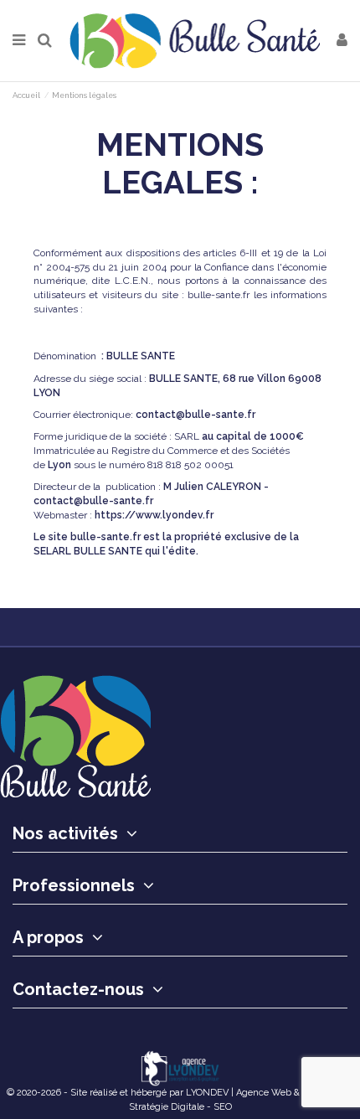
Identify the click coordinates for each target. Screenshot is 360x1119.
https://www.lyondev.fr (154, 515)
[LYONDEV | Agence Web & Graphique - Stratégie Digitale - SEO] (180, 1068)
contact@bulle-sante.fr (195, 414)
